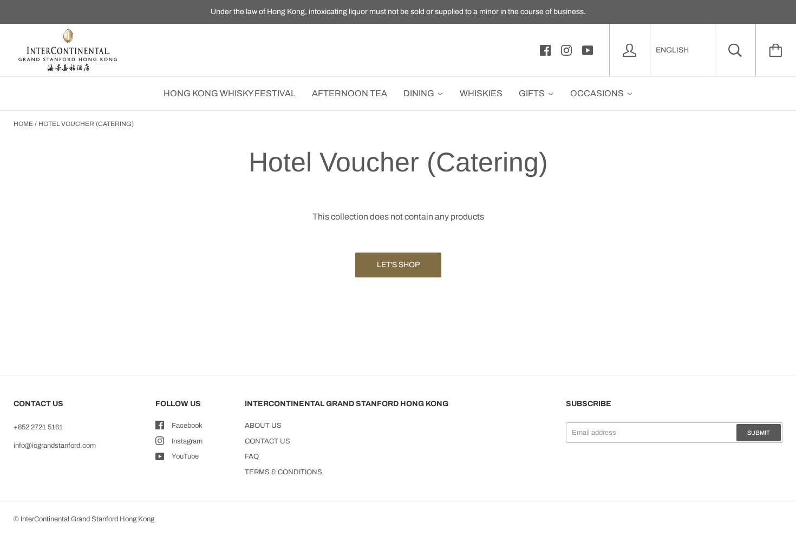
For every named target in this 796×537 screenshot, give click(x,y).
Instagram (187, 441)
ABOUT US (263, 425)
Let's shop (398, 265)
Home (23, 124)
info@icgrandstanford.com (55, 445)
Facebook (187, 425)
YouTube (185, 456)
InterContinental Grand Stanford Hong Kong (87, 519)
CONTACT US (267, 441)
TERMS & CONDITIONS (283, 472)
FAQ (252, 456)
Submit (758, 432)
